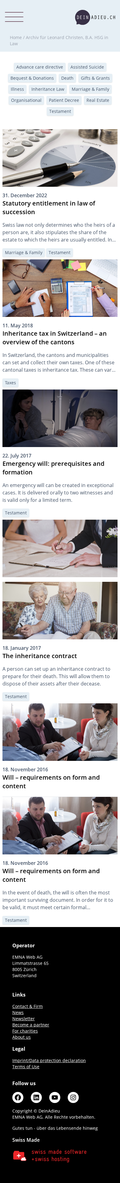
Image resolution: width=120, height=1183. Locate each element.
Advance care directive (39, 67)
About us (21, 1037)
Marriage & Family (90, 89)
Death (67, 78)
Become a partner (30, 1025)
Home (16, 37)
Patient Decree (64, 100)
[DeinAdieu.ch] (95, 17)
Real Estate (97, 100)
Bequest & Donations (32, 78)
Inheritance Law (47, 89)
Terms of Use (25, 1066)
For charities (25, 1031)
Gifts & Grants (95, 78)
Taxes (10, 383)
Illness (17, 89)
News (18, 1012)
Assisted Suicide (87, 67)
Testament (60, 111)
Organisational (26, 100)
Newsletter (23, 1018)
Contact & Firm (27, 1006)
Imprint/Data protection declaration (49, 1060)
